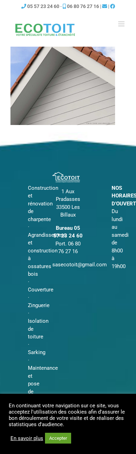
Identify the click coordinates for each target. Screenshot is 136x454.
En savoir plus (26, 438)
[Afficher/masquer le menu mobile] (122, 24)
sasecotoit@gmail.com (79, 264)
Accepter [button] (58, 438)
